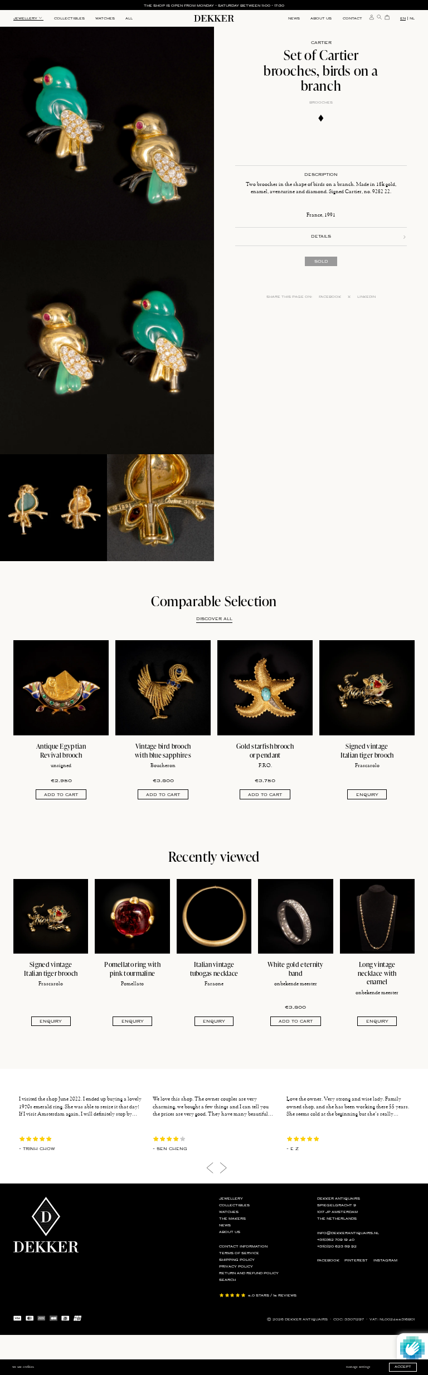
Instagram (385, 1261)
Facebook (330, 297)
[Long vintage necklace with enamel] (377, 916)
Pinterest (356, 1261)
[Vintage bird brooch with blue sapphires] (163, 687)
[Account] (371, 17)
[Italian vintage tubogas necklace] (214, 916)
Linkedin (366, 297)
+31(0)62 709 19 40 (335, 1240)
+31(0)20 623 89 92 (337, 1247)
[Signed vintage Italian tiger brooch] (367, 687)
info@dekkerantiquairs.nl (348, 1233)
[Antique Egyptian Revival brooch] (61, 687)
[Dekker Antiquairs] (214, 19)
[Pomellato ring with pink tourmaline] (132, 916)
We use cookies (22, 1366)
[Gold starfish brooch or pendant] (265, 687)
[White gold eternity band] (295, 916)
